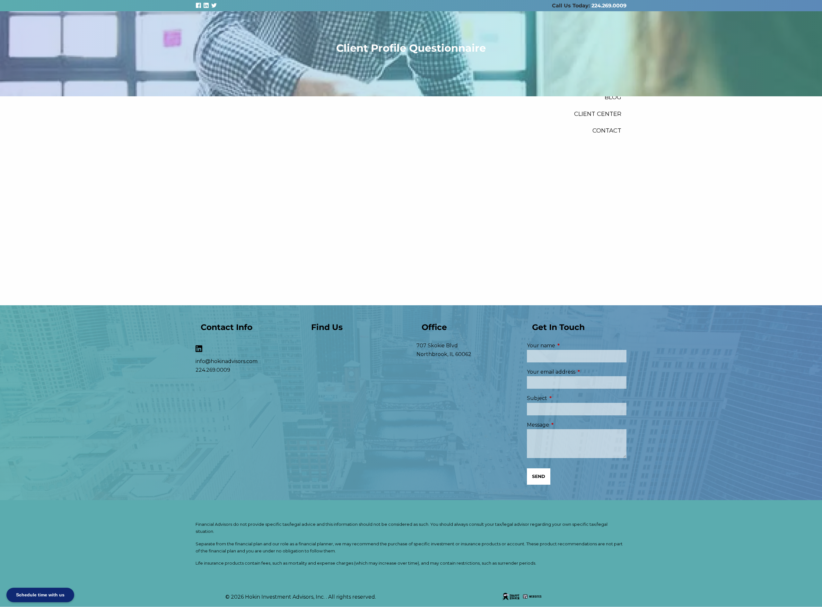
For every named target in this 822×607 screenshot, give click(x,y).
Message (565, 425)
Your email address (576, 372)
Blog (613, 97)
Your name (568, 346)
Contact (606, 130)
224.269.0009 (608, 6)
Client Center (597, 113)
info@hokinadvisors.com (227, 361)
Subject (564, 398)
